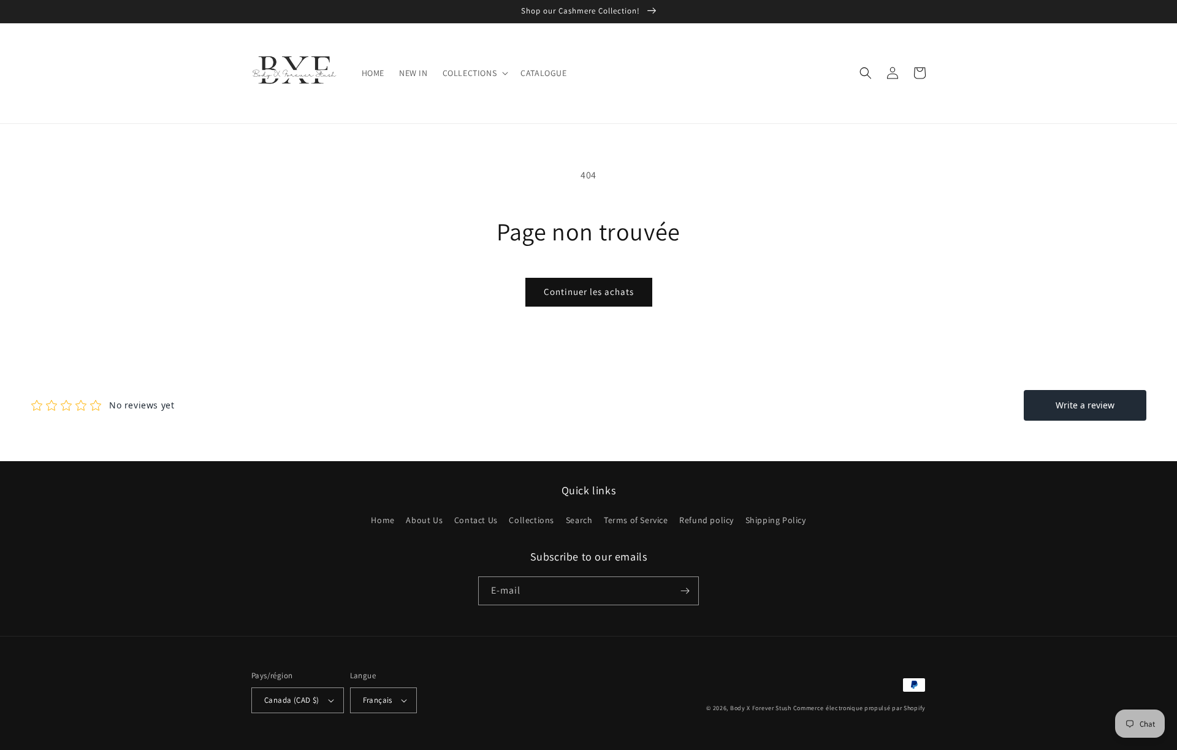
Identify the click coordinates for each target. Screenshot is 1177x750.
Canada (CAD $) (291, 700)
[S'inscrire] (684, 590)
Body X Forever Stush (760, 708)
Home (382, 520)
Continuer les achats (589, 291)
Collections (531, 520)
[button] (474, 73)
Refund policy (706, 520)
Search (579, 520)
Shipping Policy (775, 520)
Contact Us (476, 520)
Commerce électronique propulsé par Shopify (859, 708)
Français (377, 700)
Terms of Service (636, 520)
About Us (424, 520)
